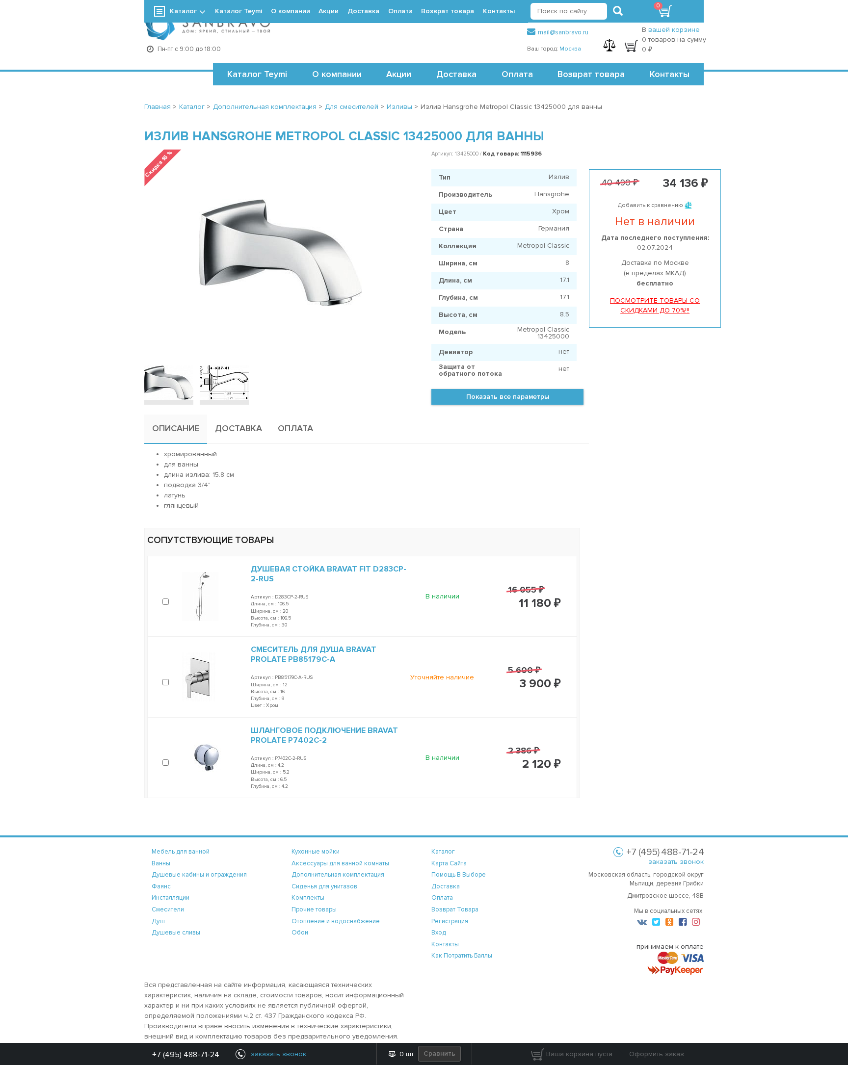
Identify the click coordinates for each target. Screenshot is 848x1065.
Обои (300, 932)
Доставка (456, 74)
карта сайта (449, 863)
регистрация (449, 921)
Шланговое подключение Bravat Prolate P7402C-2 (324, 735)
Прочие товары (314, 909)
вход (438, 932)
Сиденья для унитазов (324, 886)
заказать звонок (676, 861)
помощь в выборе (458, 875)
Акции (398, 74)
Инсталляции (170, 898)
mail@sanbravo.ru (563, 32)
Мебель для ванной (181, 852)
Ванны (161, 863)
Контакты (669, 74)
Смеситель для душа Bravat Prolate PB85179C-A (313, 654)
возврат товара (454, 909)
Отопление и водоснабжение (336, 921)
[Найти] (618, 11)
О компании (337, 74)
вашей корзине (674, 30)
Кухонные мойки (316, 852)
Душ (158, 921)
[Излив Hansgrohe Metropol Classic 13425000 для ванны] (168, 382)
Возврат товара (591, 74)
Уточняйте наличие (442, 677)
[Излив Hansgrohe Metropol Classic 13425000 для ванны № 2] (224, 382)
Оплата (517, 74)
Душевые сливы (176, 932)
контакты (445, 944)
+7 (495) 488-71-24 (185, 1055)
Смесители (168, 909)
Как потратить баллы (461, 956)
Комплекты (308, 898)
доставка (445, 886)
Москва (570, 48)
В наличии (442, 596)
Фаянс (161, 886)
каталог (443, 852)
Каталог (183, 11)
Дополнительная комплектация (338, 875)
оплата (442, 898)
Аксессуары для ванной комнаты (340, 863)
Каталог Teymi (257, 74)
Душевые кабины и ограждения (199, 875)
